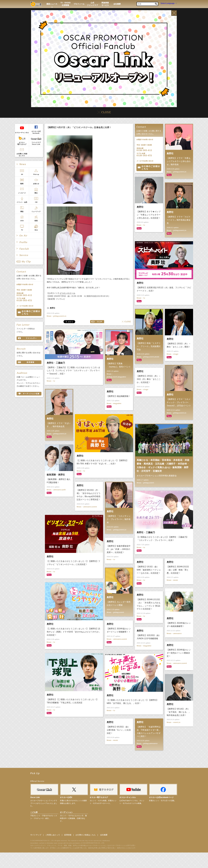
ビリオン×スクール (67, 293)
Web (36, 230)
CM (36, 202)
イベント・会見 (22, 202)
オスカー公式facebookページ (161, 797)
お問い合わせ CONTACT (29, 312)
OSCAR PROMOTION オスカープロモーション (36, 4)
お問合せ (148, 167)
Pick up (36, 174)
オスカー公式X (66, 797)
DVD (22, 221)
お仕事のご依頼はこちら (22, 154)
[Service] (29, 255)
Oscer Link (35, 797)
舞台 (36, 193)
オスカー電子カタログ (21, 143)
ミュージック (36, 211)
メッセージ (22, 193)
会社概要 (104, 835)
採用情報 (67, 835)
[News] (29, 164)
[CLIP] (29, 261)
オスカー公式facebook (36, 132)
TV (22, 230)
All (22, 174)
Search (156, 4)
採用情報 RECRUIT (29, 362)
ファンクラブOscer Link (36, 143)
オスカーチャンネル (22, 132)
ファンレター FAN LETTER (29, 338)
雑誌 (21, 211)
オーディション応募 (29, 393)
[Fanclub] (29, 248)
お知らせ (36, 183)
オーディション (66, 812)
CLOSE (126, 321)
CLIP (97, 321)
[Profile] (29, 242)
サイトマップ (35, 835)
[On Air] (29, 235)
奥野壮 (52, 308)
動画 (21, 183)
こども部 (34, 812)
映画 (36, 221)
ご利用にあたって (52, 835)
